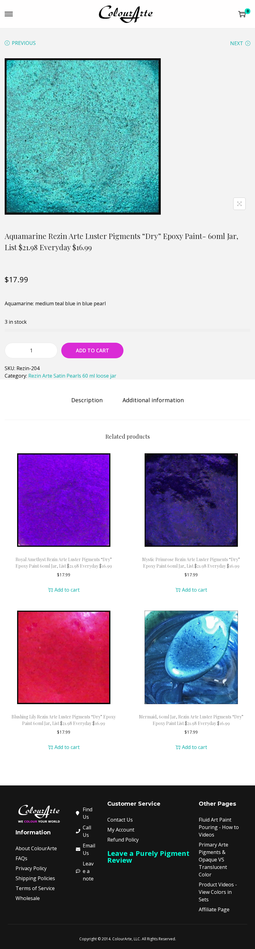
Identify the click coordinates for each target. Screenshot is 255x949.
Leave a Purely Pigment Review (148, 856)
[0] (242, 14)
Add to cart (92, 350)
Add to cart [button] (67, 589)
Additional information (153, 400)
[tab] (87, 400)
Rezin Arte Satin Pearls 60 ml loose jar (72, 375)
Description (87, 400)
